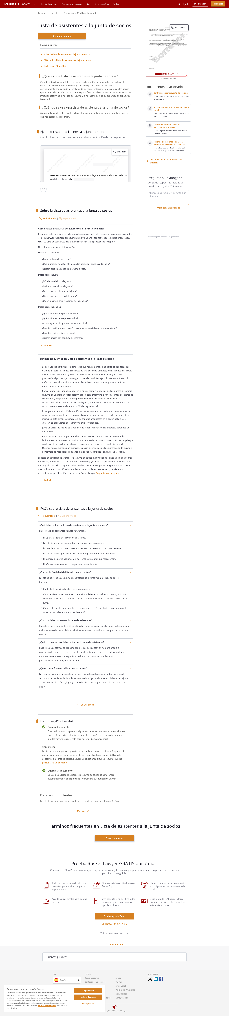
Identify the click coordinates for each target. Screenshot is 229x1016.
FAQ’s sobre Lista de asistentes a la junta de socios (68, 60)
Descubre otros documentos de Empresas (166, 161)
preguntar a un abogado (54, 762)
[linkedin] (156, 979)
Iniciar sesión (200, 4)
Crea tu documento (49, 4)
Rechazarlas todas (88, 997)
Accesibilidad (121, 994)
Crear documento (62, 36)
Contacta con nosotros (95, 982)
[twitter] (150, 979)
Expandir (121, 151)
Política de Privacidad (125, 990)
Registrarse (218, 4)
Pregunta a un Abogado (71, 4)
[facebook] (161, 979)
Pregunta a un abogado (107, 473)
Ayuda (118, 978)
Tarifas (116, 4)
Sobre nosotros (102, 4)
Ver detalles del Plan (114, 924)
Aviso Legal (121, 986)
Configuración (88, 1003)
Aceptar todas (88, 990)
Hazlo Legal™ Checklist (54, 66)
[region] (54, 998)
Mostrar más (83, 811)
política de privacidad (47, 1005)
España (63, 980)
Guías (88, 4)
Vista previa (180, 27)
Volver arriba (87, 704)
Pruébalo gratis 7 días (114, 916)
